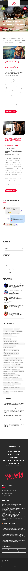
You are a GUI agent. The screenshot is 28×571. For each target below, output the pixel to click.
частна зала (20, 391)
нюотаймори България (7, 380)
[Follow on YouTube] (5, 561)
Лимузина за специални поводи (9, 336)
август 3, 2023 (15, 154)
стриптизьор (11, 143)
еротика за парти (6, 371)
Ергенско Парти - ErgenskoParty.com (11, 506)
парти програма (6, 382)
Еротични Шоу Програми (14, 466)
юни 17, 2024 (15, 75)
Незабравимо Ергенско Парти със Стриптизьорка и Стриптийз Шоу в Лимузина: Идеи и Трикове (13, 315)
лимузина (5, 377)
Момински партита (14, 454)
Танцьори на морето (9, 67)
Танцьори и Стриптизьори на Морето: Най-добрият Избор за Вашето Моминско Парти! (14, 52)
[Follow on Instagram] (8, 561)
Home (4, 14)
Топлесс (16, 362)
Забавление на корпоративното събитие (11, 333)
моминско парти (8, 66)
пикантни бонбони (7, 384)
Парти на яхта (16, 66)
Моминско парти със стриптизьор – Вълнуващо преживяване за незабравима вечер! (14, 128)
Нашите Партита (14, 446)
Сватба (5, 266)
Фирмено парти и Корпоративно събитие (13, 269)
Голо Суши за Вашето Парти (14, 449)
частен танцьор (13, 391)
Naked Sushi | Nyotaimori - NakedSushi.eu (11, 509)
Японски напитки (6, 365)
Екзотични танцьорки (12, 331)
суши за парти (6, 391)
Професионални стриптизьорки (9, 345)
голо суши (16, 365)
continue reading (10, 111)
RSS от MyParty (9, 523)
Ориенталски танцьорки (14, 344)
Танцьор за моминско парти (15, 63)
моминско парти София (13, 377)
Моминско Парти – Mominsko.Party (10, 515)
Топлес (12, 362)
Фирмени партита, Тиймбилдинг (14, 460)
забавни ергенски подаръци (9, 373)
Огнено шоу (7, 339)
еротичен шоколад (18, 371)
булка (16, 143)
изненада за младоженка (14, 139)
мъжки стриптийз (6, 379)
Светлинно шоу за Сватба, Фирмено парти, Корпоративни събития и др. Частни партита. (16, 285)
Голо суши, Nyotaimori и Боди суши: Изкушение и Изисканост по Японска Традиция (16, 292)
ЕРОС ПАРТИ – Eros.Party (8, 510)
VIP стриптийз (16, 328)
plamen (8, 75)
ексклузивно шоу (6, 369)
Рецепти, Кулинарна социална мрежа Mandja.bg (13, 508)
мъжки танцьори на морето (17, 379)
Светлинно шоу (11, 350)
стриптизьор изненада (10, 140)
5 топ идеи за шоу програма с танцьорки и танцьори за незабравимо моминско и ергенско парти (14, 405)
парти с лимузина (14, 382)
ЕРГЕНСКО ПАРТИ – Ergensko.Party (10, 514)
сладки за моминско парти (8, 385)
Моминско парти (12, 61)
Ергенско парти (7, 260)
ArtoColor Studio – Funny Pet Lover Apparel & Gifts (14, 517)
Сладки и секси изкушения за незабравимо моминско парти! (14, 420)
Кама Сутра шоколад (7, 335)
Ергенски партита (14, 452)
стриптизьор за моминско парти (12, 65)
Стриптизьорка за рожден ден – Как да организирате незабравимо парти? (16, 307)
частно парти (6, 393)
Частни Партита (14, 457)
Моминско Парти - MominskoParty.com (11, 504)
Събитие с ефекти (6, 355)
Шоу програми (14, 463)
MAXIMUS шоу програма (8, 328)
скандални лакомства (16, 384)
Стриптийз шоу (8, 141)
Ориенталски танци (10, 341)
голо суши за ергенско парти (13, 367)
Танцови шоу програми (13, 358)
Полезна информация (9, 272)
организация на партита (18, 380)
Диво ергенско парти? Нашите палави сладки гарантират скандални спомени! (13, 416)
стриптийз (18, 140)
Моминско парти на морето (11, 62)
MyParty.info (10, 566)
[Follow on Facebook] (2, 561)
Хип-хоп (21, 362)
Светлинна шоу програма (8, 347)
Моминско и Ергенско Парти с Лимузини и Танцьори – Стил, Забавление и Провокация (14, 425)
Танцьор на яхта (6, 362)
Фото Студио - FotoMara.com (9, 507)
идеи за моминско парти (11, 375)
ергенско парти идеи (16, 369)
